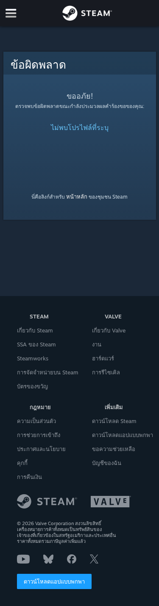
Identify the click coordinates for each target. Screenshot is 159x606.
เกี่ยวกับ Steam (35, 330)
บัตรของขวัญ (32, 386)
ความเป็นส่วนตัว (36, 421)
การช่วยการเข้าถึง (38, 435)
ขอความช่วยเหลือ (113, 449)
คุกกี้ (22, 462)
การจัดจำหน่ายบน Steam (47, 372)
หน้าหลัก (76, 196)
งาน (96, 344)
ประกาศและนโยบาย (41, 449)
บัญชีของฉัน (106, 462)
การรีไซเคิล (106, 372)
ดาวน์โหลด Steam (114, 421)
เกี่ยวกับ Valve (109, 330)
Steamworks (32, 358)
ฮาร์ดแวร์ (103, 358)
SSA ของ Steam (36, 344)
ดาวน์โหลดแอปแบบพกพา (54, 581)
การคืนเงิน (29, 476)
